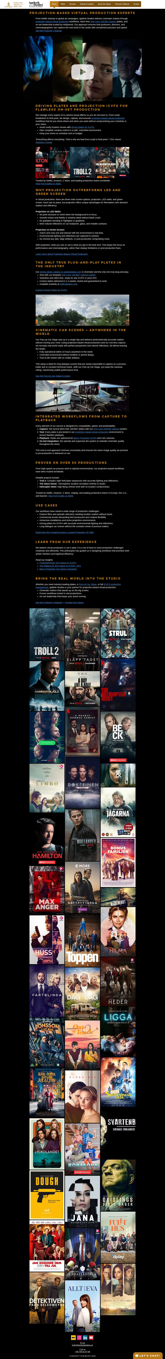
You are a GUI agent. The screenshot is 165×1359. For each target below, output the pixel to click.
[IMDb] (73, 1337)
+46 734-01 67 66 (82, 1352)
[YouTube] (91, 1337)
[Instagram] (79, 1337)
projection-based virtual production (52, 21)
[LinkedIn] (85, 1337)
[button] (82, 68)
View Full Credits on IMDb (60, 496)
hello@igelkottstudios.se (82, 1345)
